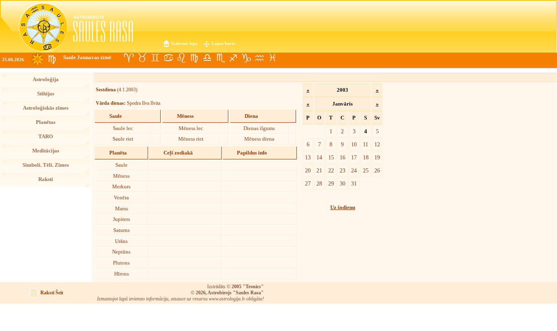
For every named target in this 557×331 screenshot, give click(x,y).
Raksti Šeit (51, 293)
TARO (45, 136)
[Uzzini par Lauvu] (181, 57)
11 (365, 144)
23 (342, 170)
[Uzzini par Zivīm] (272, 57)
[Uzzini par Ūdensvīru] (259, 57)
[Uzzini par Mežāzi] (246, 57)
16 (342, 157)
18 (366, 157)
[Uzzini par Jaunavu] (194, 57)
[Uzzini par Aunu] (128, 57)
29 (331, 183)
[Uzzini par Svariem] (207, 57)
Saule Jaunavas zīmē (87, 57)
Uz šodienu (342, 207)
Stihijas (45, 94)
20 (308, 170)
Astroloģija (46, 79)
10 (354, 144)
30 (342, 183)
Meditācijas (45, 151)
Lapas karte (223, 43)
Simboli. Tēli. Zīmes (45, 165)
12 (377, 144)
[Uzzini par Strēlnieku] (233, 57)
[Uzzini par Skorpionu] (220, 57)
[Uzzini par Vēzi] (168, 57)
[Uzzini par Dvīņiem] (154, 57)
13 (308, 157)
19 (377, 157)
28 (319, 183)
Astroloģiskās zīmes (46, 108)
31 (354, 183)
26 (377, 170)
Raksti (45, 179)
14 (319, 157)
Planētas (45, 122)
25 (366, 170)
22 (331, 170)
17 (354, 157)
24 (354, 170)
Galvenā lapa (184, 43)
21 (319, 170)
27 (308, 183)
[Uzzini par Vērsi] (141, 57)
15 (331, 157)
